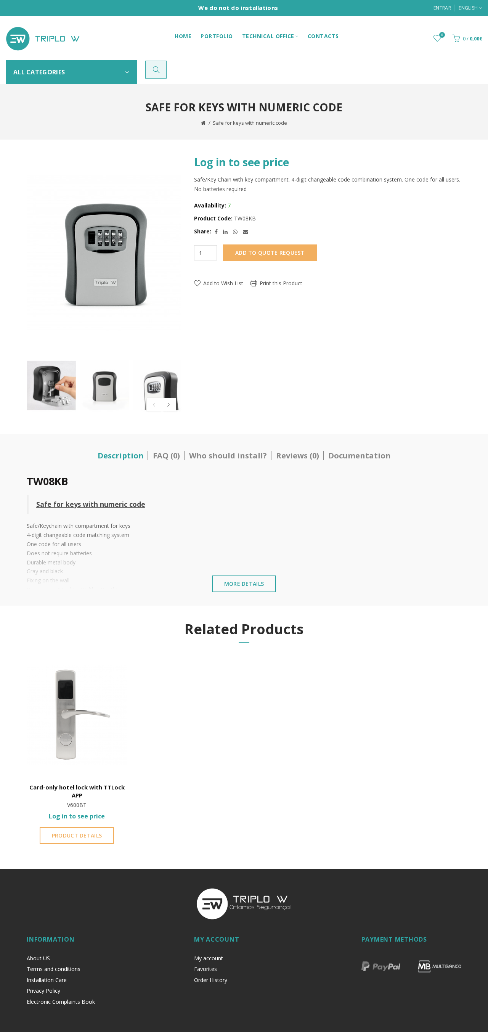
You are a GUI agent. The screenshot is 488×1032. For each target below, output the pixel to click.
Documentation (359, 455)
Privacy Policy (43, 990)
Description (121, 455)
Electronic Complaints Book (61, 1001)
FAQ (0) (166, 455)
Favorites (205, 969)
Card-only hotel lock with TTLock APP (77, 791)
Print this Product (281, 283)
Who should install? (228, 455)
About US (38, 958)
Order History (210, 980)
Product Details (77, 835)
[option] (51, 385)
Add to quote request (270, 252)
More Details (244, 583)
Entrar (442, 8)
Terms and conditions (53, 969)
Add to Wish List (223, 283)
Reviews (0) (297, 455)
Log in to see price (241, 162)
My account (208, 958)
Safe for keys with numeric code (250, 122)
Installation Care (47, 980)
